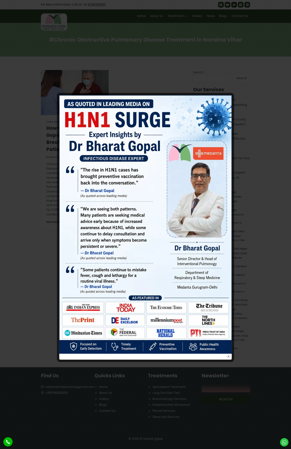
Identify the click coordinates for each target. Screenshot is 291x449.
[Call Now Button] (8, 441)
